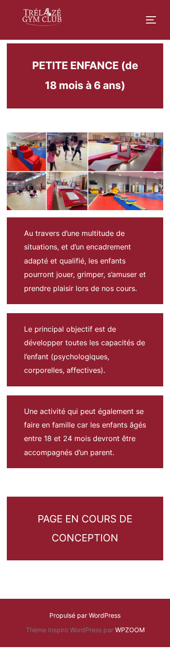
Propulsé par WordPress (85, 615)
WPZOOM (130, 630)
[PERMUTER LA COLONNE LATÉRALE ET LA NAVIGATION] (154, 20)
